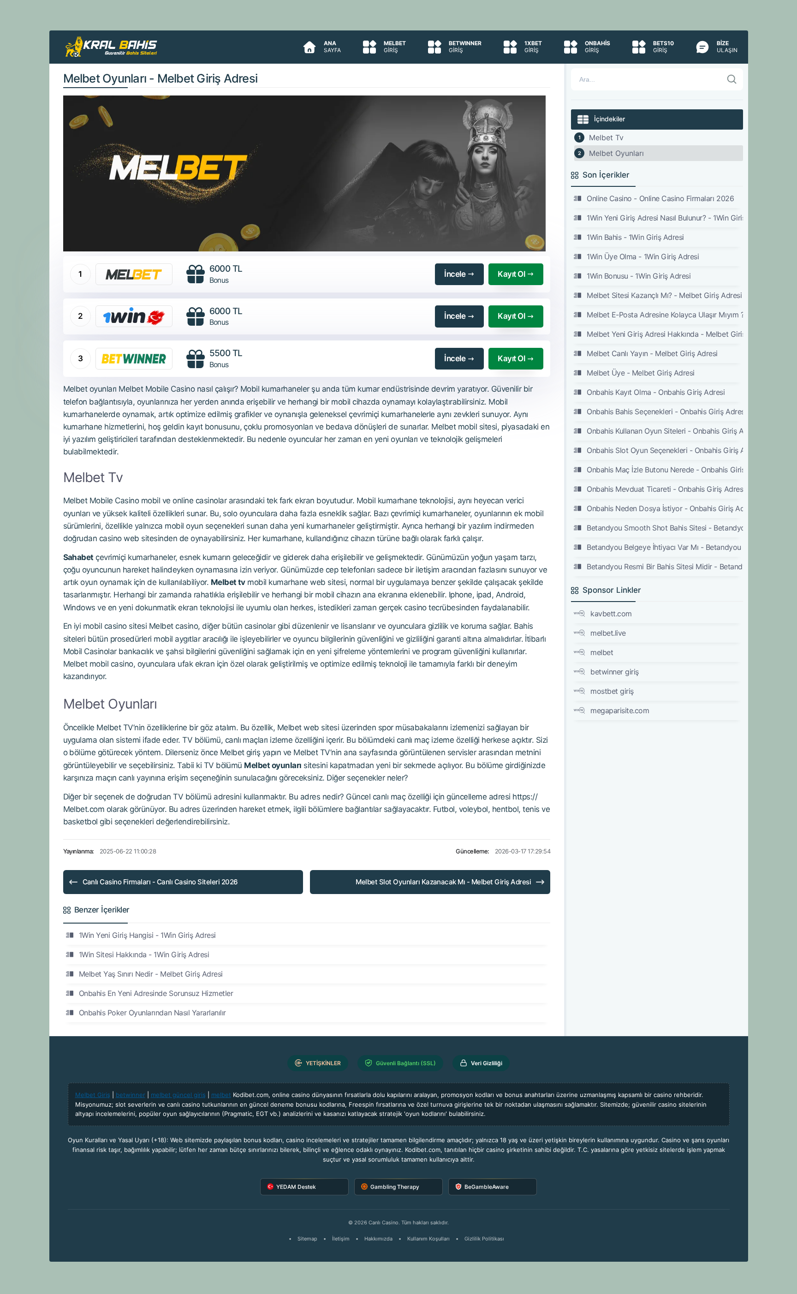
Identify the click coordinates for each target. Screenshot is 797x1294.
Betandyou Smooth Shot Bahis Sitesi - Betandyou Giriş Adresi (665, 527)
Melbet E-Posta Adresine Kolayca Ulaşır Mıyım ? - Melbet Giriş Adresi (665, 314)
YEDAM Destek (296, 1186)
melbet (601, 652)
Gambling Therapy (394, 1186)
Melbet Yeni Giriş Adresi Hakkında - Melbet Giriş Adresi (665, 334)
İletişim (341, 1238)
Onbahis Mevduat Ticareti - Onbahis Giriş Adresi (665, 489)
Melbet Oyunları (616, 153)
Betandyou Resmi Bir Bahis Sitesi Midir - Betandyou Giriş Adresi (665, 566)
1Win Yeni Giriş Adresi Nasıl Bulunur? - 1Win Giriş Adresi (665, 217)
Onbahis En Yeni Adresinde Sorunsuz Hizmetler (156, 993)
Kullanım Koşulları (428, 1238)
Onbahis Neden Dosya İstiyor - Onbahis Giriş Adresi (665, 508)
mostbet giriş (612, 691)
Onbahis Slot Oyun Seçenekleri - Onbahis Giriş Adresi (665, 450)
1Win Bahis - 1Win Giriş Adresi (635, 237)
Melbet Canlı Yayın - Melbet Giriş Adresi (652, 353)
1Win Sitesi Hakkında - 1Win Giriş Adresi (144, 954)
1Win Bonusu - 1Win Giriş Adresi (638, 275)
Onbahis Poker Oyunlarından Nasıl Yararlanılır (152, 1012)
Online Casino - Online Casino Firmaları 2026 (660, 198)
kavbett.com (611, 613)
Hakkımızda (378, 1238)
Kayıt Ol (511, 274)
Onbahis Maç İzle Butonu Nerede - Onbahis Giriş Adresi (665, 469)
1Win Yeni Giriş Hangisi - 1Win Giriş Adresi (147, 935)
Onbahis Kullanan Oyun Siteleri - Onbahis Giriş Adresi (665, 430)
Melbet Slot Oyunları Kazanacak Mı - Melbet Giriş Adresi (443, 881)
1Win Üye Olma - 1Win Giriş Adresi (643, 256)
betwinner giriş (614, 671)
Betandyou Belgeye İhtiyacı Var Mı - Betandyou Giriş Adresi (665, 547)
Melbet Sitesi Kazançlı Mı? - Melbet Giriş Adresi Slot (665, 295)
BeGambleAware (486, 1186)
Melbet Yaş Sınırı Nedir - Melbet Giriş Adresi (151, 973)
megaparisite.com (619, 710)
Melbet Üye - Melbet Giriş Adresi (641, 372)
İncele (454, 274)
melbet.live (608, 633)
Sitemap (307, 1238)
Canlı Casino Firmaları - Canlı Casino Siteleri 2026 (160, 881)
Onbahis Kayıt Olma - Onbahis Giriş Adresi (656, 392)
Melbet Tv (606, 137)
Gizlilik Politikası (484, 1238)
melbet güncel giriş (178, 1094)
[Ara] (732, 79)
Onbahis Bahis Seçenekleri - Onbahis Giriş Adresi (665, 411)
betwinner (130, 1094)
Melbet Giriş (92, 1094)
